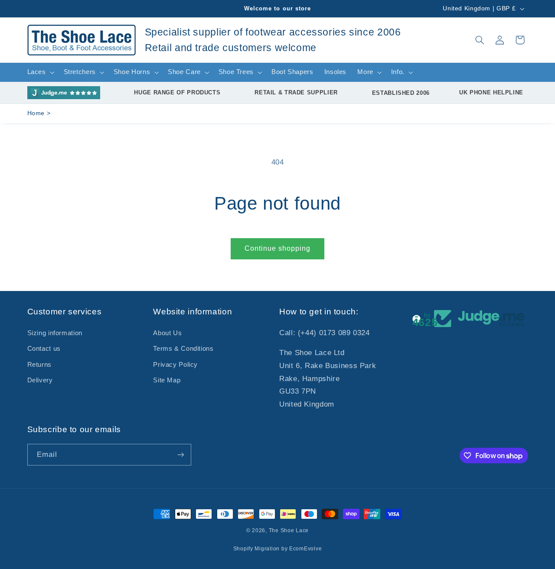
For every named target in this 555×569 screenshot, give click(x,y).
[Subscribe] (180, 454)
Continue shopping (278, 248)
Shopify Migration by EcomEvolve (277, 548)
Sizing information (54, 333)
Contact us (44, 348)
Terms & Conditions (183, 348)
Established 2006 (401, 93)
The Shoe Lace (289, 530)
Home (36, 113)
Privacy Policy (175, 364)
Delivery (40, 380)
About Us (167, 333)
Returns (39, 364)
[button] (480, 40)
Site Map (166, 380)
